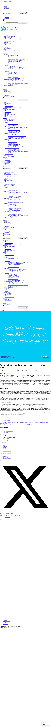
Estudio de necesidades (13, 77)
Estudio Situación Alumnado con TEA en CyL (18, 59)
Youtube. (23, 414)
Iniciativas (5, 53)
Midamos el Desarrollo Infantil (14, 82)
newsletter (39, 412)
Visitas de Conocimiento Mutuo (14, 76)
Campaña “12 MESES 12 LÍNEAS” (15, 80)
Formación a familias (12, 73)
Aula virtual (7, 91)
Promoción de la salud (12, 56)
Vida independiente (9, 85)
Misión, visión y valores (10, 41)
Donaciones (7, 95)
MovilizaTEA (11, 88)
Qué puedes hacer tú (7, 92)
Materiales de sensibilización (14, 61)
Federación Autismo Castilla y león (18, 375)
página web (25, 412)
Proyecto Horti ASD (12, 66)
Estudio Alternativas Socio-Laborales (16, 68)
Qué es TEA (5, 170)
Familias (7, 71)
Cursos (6, 90)
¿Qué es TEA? (6, 33)
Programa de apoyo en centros (14, 62)
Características (8, 35)
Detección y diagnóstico (10, 36)
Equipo (6, 47)
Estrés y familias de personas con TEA (16, 78)
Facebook (14, 414)
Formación (5, 89)
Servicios (5, 49)
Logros (6, 42)
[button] (3, 11)
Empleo (7, 65)
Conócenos (5, 39)
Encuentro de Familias (12, 72)
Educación (7, 57)
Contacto (4, 9)
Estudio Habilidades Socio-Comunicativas (17, 67)
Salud (6, 54)
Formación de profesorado (13, 64)
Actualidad (5, 6)
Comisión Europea (26, 370)
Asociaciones (8, 43)
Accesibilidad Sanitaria (13, 55)
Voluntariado (8, 94)
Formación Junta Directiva (13, 74)
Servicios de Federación (10, 50)
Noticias (7, 7)
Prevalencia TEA (9, 37)
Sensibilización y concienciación (12, 79)
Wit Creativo (7, 517)
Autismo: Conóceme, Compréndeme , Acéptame (18, 83)
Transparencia (8, 48)
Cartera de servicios (9, 51)
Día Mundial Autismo (12, 84)
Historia (7, 44)
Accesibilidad (8, 86)
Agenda (7, 8)
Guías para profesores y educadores (15, 60)
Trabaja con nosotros (9, 96)
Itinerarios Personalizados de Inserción (16, 70)
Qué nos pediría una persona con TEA (13, 38)
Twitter (18, 414)
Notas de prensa (8, 231)
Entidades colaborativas (10, 45)
